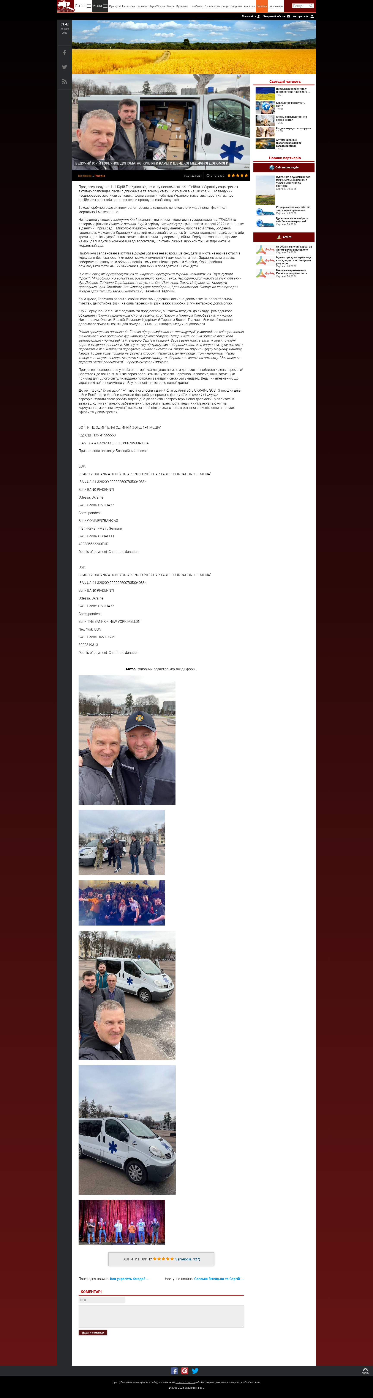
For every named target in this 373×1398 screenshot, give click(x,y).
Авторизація (300, 16)
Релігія (170, 6)
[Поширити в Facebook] (174, 1370)
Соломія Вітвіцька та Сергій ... (219, 1278)
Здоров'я (236, 6)
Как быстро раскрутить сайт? (290, 104)
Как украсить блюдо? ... (129, 1278)
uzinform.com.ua (186, 1382)
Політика (141, 6)
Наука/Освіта (157, 6)
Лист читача (276, 6)
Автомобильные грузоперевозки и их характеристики (288, 142)
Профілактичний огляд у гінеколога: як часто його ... (293, 90)
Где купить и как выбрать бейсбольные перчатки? (292, 220)
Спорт (225, 6)
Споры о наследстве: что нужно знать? (291, 118)
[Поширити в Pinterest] (184, 1370)
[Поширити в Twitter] (195, 1370)
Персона (262, 6)
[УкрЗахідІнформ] (66, 6)
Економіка (128, 6)
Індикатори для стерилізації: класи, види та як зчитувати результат (293, 260)
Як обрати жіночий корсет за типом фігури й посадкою (294, 248)
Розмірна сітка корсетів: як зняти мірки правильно (293, 208)
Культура (114, 6)
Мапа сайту (249, 16)
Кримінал (182, 6)
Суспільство (212, 6)
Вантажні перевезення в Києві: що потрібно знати (291, 271)
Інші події (249, 6)
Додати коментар (93, 1332)
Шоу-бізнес (196, 6)
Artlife (287, 237)
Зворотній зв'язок (274, 16)
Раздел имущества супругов (293, 128)
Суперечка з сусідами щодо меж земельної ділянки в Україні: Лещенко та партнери (293, 181)
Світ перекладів (287, 167)
